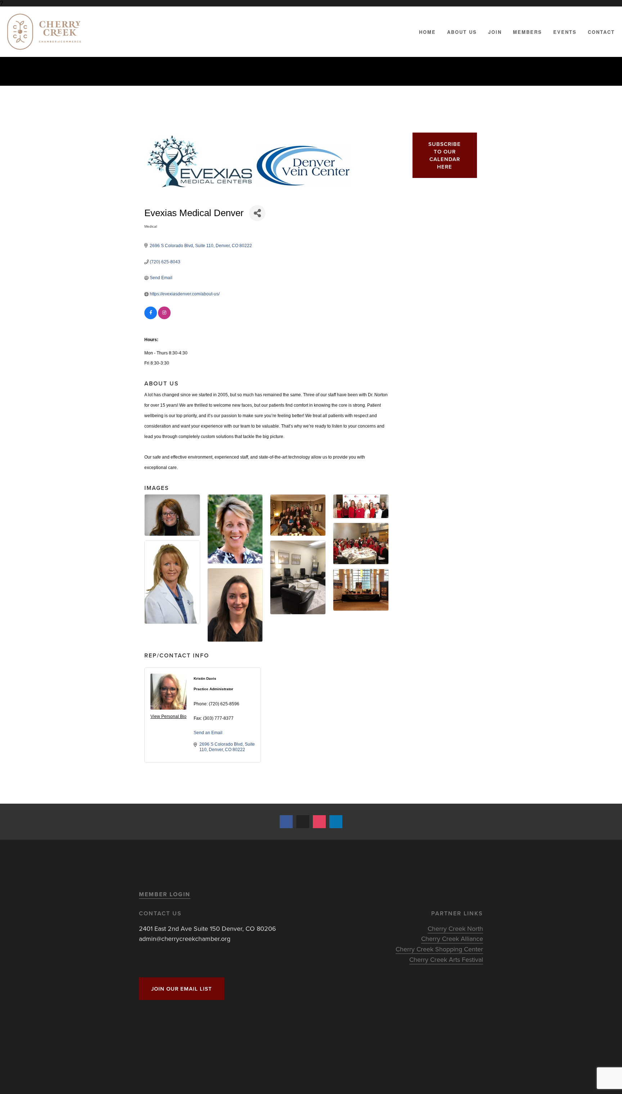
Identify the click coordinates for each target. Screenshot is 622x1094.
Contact (601, 31)
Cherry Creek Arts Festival (446, 959)
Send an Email (208, 732)
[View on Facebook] (150, 317)
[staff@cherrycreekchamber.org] (302, 821)
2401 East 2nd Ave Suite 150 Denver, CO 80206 (207, 928)
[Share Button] (257, 213)
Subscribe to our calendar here (444, 155)
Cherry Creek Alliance (452, 938)
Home (427, 31)
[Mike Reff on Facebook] (286, 821)
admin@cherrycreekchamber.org (184, 938)
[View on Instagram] (164, 317)
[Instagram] (319, 821)
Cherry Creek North (455, 928)
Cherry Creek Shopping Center (439, 949)
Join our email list (181, 988)
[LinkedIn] (335, 821)
